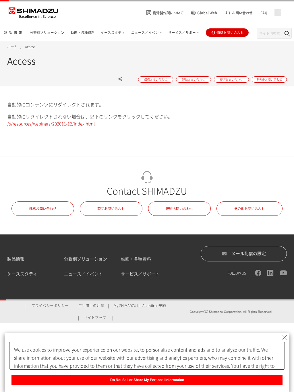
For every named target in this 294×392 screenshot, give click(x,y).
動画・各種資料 (136, 259)
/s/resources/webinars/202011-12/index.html (51, 124)
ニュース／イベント (83, 274)
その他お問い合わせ (249, 208)
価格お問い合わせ (43, 208)
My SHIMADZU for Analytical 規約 (140, 306)
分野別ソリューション (85, 259)
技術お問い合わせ (179, 208)
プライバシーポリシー (50, 306)
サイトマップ (95, 318)
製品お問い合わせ (111, 208)
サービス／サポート (140, 274)
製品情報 (15, 259)
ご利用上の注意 (91, 306)
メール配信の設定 (248, 253)
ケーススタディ (22, 274)
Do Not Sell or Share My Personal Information (147, 380)
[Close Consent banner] (284, 337)
